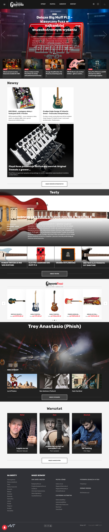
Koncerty (9, 489)
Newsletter (10, 511)
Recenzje (9, 496)
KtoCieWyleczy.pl (84, 492)
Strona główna (11, 479)
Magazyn (9, 506)
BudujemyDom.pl (36, 484)
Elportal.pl (58, 507)
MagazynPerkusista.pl (62, 488)
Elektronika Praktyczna (62, 504)
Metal (22, 415)
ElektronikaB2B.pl (60, 500)
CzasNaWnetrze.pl (36, 496)
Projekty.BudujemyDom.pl (39, 486)
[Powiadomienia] (4, 527)
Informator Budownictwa (38, 491)
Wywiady (9, 494)
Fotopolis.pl (83, 484)
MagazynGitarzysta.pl (62, 486)
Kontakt (73, 4)
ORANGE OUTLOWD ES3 (65, 263)
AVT (97, 525)
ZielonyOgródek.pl (36, 493)
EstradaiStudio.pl (60, 491)
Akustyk (87, 415)
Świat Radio (59, 509)
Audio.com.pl (59, 484)
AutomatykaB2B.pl (61, 502)
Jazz (54, 415)
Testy (8, 484)
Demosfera (10, 499)
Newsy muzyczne (12, 487)
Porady (9, 503)
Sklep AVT (83, 525)
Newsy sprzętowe (12, 482)
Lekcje (9, 501)
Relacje (9, 491)
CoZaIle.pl (34, 488)
